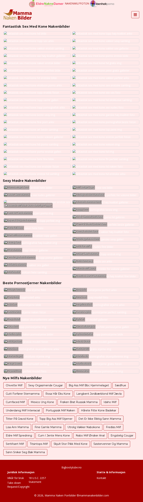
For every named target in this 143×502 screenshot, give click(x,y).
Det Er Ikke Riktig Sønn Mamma (99, 418)
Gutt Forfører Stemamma (22, 393)
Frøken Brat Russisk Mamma (79, 402)
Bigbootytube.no (71, 467)
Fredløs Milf (113, 427)
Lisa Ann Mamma (17, 427)
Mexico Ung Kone (42, 402)
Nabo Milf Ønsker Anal (90, 435)
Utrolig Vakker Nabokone (83, 427)
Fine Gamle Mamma (48, 427)
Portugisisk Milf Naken (60, 410)
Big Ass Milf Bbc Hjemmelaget (89, 385)
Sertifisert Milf (15, 444)
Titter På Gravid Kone (19, 418)
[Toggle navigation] (135, 14)
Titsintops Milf (39, 444)
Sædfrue (120, 385)
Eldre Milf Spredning (19, 435)
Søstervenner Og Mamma (110, 444)
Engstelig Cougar (122, 435)
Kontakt (101, 478)
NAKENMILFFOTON (77, 3)
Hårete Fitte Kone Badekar (98, 410)
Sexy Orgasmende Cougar (45, 385)
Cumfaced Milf (15, 402)
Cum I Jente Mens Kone (54, 435)
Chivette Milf (14, 385)
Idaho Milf (110, 402)
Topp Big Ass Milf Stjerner (55, 418)
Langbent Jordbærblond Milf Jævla (99, 393)
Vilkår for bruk (15, 478)
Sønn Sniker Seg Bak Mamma (25, 452)
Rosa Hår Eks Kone (57, 393)
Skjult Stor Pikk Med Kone (71, 444)
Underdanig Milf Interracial (23, 410)
